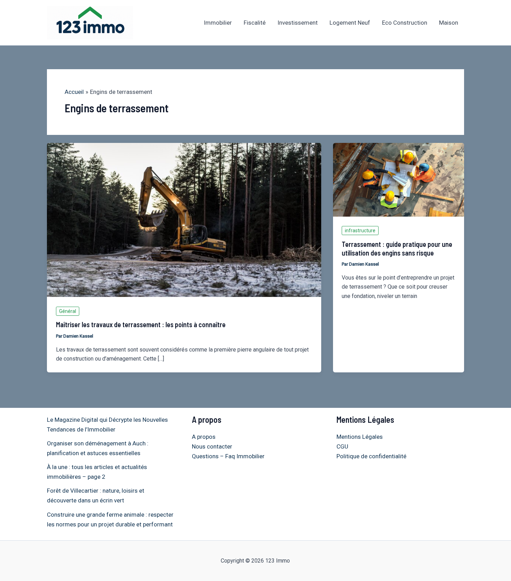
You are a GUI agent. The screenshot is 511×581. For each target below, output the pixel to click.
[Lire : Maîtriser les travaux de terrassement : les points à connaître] (184, 219)
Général (67, 311)
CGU (342, 446)
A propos (204, 436)
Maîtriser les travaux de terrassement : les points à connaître (141, 324)
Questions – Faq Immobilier (228, 456)
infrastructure (360, 230)
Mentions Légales (359, 436)
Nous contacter (212, 446)
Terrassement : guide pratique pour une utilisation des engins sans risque (397, 248)
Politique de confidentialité (371, 456)
